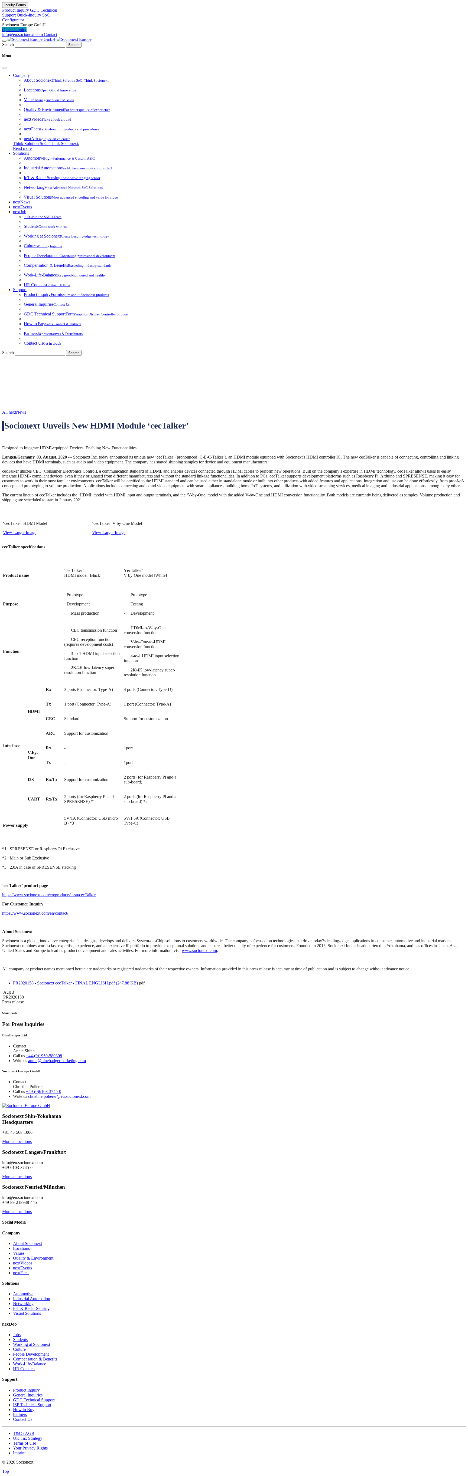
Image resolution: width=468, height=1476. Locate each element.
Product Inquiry (15, 10)
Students (20, 1339)
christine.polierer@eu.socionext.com (59, 1096)
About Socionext (27, 1243)
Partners (20, 1414)
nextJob (19, 211)
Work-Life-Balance (29, 1364)
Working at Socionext (31, 1344)
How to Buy (23, 1409)
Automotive (23, 1294)
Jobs (17, 1334)
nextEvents (22, 207)
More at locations (17, 1141)
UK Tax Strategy (27, 1438)
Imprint (19, 1453)
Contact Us (22, 1419)
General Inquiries (28, 1395)
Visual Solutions (27, 1313)
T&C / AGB (23, 1433)
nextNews (21, 202)
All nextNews (14, 412)
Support (20, 289)
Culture (19, 1349)
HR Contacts (24, 1368)
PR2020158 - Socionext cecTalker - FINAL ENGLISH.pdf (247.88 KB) (75, 983)
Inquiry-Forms (15, 5)
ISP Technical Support (32, 1404)
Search (8, 44)
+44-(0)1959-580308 (44, 1055)
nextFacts (21, 1272)
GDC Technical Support (34, 1400)
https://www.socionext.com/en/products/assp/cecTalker (49, 894)
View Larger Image (19, 532)
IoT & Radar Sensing (31, 1308)
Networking (23, 1303)
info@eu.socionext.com (23, 34)
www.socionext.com (199, 950)
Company (21, 75)
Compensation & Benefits (35, 1359)
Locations (21, 1248)
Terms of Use (24, 1443)
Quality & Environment (33, 1258)
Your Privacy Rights (30, 1448)
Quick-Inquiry (29, 15)
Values (18, 1253)
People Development (31, 1354)
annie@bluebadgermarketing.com (57, 1060)
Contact (50, 34)
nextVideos (22, 1263)
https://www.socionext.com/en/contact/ (35, 913)
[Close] (4, 67)
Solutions (21, 153)
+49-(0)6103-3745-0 (43, 1091)
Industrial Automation (31, 1298)
